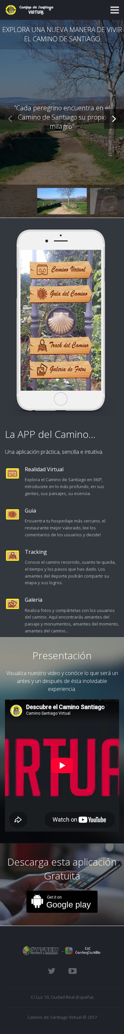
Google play (68, 902)
